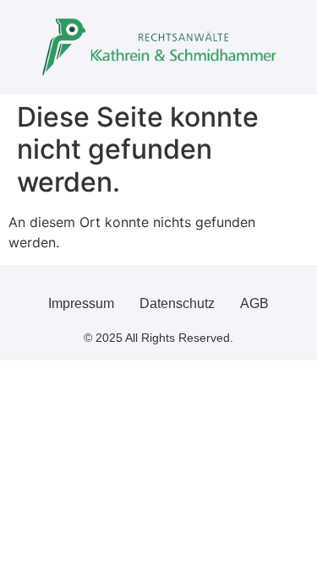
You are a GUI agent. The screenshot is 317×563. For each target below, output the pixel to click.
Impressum (81, 303)
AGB (254, 303)
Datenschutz (177, 303)
